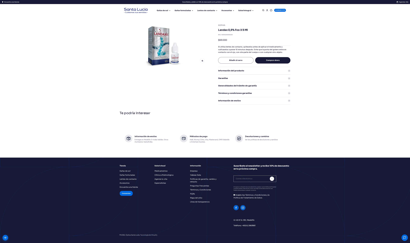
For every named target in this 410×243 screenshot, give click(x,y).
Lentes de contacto (206, 10)
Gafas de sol (162, 10)
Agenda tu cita (160, 179)
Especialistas (160, 183)
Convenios (126, 193)
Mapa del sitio (196, 198)
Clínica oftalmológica (163, 175)
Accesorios (226, 10)
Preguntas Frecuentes (199, 186)
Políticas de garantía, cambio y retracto (203, 180)
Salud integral (244, 10)
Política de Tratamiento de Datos (248, 198)
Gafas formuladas (183, 10)
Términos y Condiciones (200, 190)
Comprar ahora (273, 60)
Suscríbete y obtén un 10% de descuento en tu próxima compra (205, 2)
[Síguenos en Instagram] (242, 207)
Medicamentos (161, 171)
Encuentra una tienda (129, 187)
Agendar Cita (280, 10)
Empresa (193, 171)
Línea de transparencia (199, 202)
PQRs (192, 194)
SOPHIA (221, 25)
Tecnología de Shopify (148, 235)
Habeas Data (195, 175)
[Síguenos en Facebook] (236, 207)
